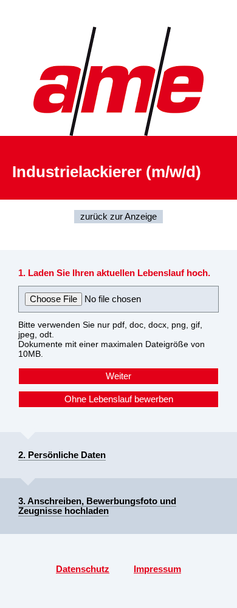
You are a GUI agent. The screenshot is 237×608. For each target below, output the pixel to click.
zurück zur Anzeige (118, 216)
